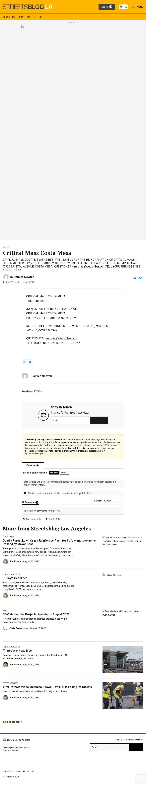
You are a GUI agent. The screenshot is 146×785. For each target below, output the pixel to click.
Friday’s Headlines (15, 578)
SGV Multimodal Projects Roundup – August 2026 (36, 614)
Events (6, 247)
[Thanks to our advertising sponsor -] (73, 132)
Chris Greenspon (18, 628)
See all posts (11, 721)
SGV (4, 610)
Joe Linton (15, 561)
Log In (104, 6)
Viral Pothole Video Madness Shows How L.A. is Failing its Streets (47, 687)
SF (35, 17)
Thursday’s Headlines (17, 650)
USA (21, 17)
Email (55, 420)
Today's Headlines (11, 574)
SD (40, 17)
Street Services (10, 683)
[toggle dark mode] (123, 6)
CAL (28, 17)
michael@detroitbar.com (61, 338)
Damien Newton (24, 277)
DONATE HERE (9, 17)
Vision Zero (8, 537)
